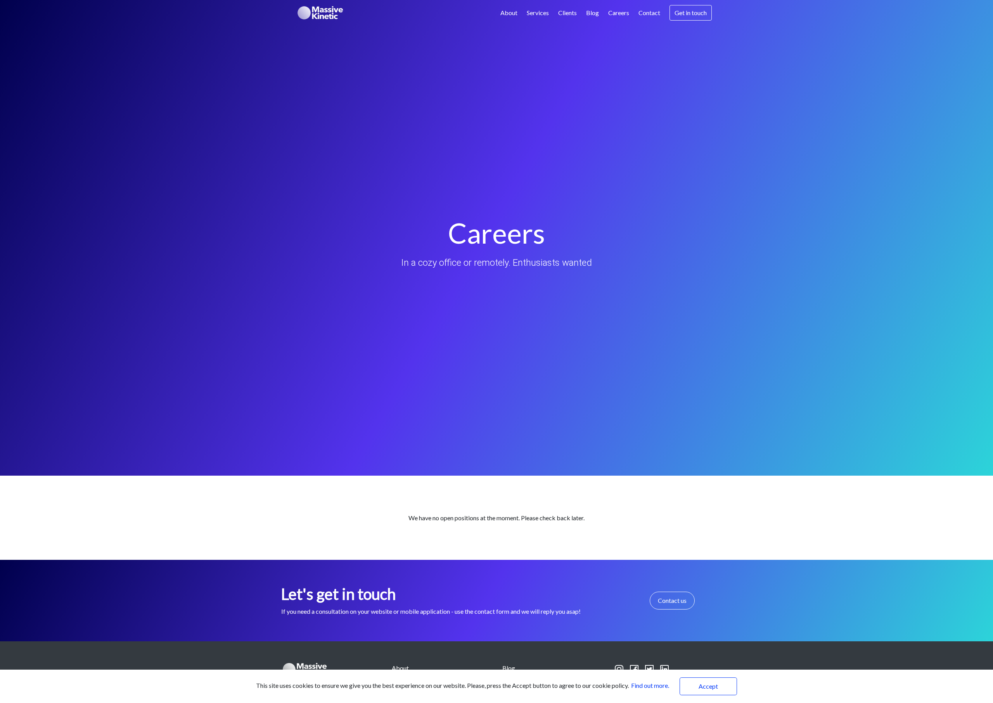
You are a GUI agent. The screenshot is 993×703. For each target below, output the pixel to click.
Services (538, 12)
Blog (592, 12)
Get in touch (691, 12)
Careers (618, 12)
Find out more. (650, 685)
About (508, 12)
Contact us (672, 600)
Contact (649, 12)
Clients (567, 12)
